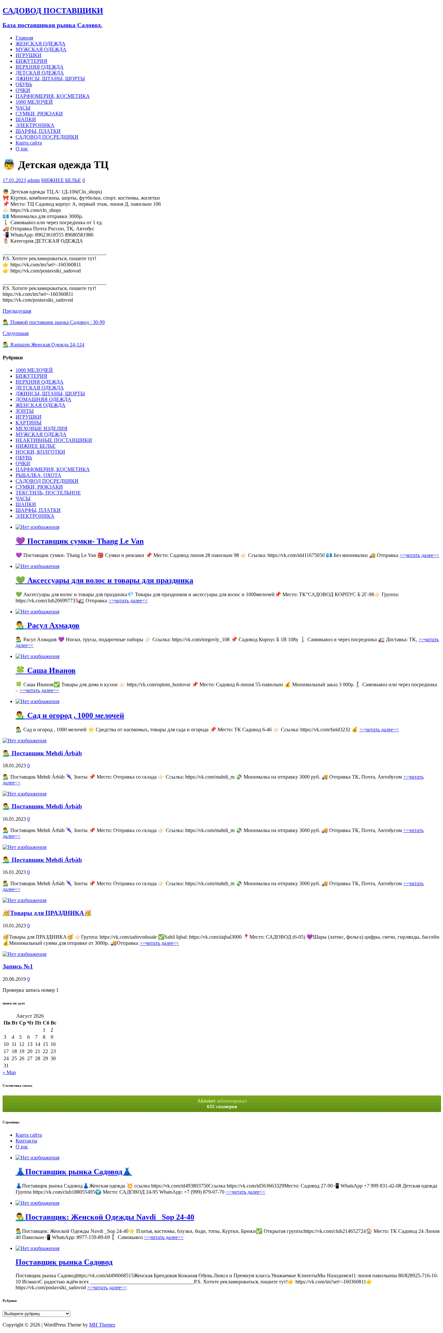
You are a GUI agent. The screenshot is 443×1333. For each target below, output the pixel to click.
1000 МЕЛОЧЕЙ (34, 102)
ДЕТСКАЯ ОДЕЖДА (40, 72)
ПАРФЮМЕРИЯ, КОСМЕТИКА (53, 96)
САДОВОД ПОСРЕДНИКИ (47, 137)
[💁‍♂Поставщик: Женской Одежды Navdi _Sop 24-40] (37, 1203)
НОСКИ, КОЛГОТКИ (40, 452)
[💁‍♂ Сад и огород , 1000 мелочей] (37, 701)
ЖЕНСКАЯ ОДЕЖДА (41, 43)
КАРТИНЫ (29, 422)
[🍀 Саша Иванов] (37, 656)
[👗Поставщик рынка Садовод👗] (37, 1157)
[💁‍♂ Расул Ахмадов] (37, 611)
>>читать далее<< (419, 555)
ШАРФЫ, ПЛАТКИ (38, 131)
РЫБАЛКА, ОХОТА (38, 475)
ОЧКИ (23, 90)
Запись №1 (18, 966)
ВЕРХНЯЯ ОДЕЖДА (40, 67)
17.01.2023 (14, 180)
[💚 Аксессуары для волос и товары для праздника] (37, 566)
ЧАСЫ (23, 107)
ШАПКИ (26, 119)
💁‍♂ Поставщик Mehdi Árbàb (42, 753)
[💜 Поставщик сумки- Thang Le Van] (37, 527)
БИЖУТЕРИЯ (31, 61)
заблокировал (222, 1103)
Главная (24, 38)
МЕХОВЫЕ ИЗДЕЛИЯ (41, 428)
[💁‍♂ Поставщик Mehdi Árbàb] (24, 740)
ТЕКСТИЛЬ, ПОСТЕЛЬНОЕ (48, 492)
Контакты (26, 1140)
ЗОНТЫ (25, 411)
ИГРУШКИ (29, 55)
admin (33, 180)
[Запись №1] (24, 954)
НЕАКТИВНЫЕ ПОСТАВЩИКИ (54, 440)
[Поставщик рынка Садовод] (37, 1248)
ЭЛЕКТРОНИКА (35, 125)
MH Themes (102, 1324)
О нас (22, 148)
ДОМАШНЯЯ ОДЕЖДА (43, 399)
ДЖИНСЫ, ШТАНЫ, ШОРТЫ (50, 78)
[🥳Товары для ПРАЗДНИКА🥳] (24, 900)
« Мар (9, 1072)
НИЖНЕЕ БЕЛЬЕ (61, 180)
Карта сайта (29, 142)
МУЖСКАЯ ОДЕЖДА (41, 49)
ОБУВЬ (24, 84)
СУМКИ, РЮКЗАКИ (39, 113)
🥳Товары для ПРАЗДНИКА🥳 (47, 913)
